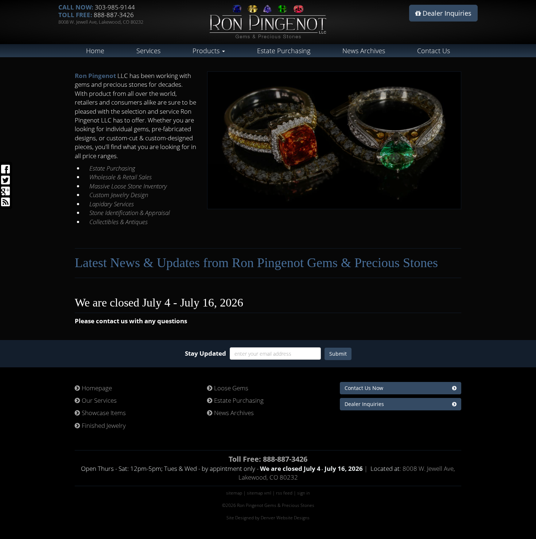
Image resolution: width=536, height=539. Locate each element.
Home (95, 50)
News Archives (363, 50)
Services (148, 50)
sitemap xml (259, 493)
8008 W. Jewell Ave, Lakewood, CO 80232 (100, 22)
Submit (338, 353)
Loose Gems (230, 388)
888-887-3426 (114, 15)
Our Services (98, 400)
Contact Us (433, 50)
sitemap (234, 493)
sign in (303, 493)
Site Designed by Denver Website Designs (268, 518)
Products (207, 50)
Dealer (446, 13)
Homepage (96, 388)
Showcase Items (103, 413)
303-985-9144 (115, 7)
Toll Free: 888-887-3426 (268, 459)
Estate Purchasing (283, 50)
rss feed (284, 493)
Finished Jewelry (103, 425)
